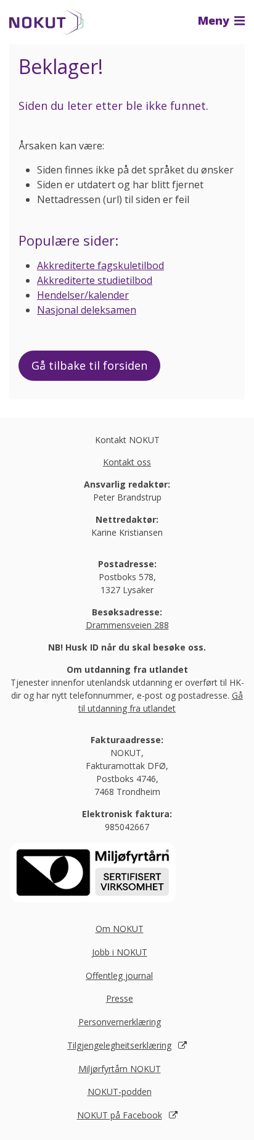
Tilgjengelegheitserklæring (119, 1045)
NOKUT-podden (120, 1091)
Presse (119, 998)
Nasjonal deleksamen (86, 310)
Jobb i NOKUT (119, 952)
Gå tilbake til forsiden (89, 365)
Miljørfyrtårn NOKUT (119, 1069)
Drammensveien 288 (127, 625)
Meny (215, 20)
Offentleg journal (119, 975)
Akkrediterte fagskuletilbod (100, 265)
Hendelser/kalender (83, 295)
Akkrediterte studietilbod (94, 280)
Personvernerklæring (119, 1022)
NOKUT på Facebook (119, 1115)
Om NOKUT (120, 928)
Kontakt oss (127, 462)
